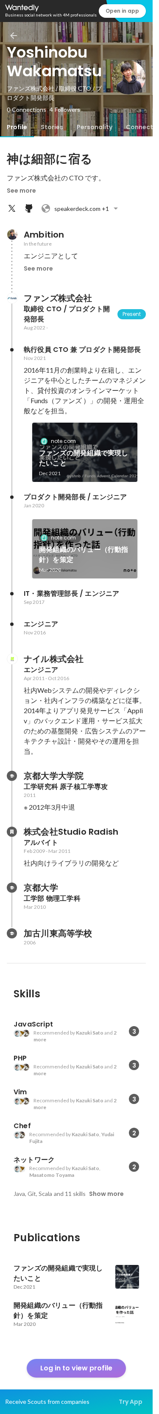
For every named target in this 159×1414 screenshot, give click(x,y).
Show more (106, 1194)
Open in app (122, 10)
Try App (130, 1401)
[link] (84, 452)
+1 (81, 208)
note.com (63, 441)
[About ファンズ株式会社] (12, 298)
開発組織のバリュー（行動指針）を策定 (83, 554)
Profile (17, 127)
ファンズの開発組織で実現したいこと (83, 458)
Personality (94, 127)
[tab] (17, 127)
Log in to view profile (76, 1368)
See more (21, 190)
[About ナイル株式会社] (12, 658)
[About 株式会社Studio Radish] (12, 832)
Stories (52, 127)
